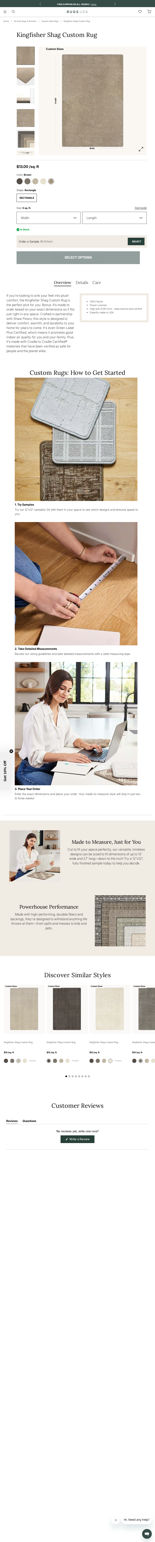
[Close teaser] (11, 751)
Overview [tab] (62, 282)
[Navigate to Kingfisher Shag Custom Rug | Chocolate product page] (67, 1009)
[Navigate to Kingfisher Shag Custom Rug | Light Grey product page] (24, 1009)
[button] (5, 771)
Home (6, 21)
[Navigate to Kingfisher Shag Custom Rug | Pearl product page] (110, 1009)
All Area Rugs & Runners (25, 21)
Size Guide (141, 207)
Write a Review (81, 1140)
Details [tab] (82, 282)
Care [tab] (96, 282)
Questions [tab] (29, 1121)
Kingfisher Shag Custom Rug (77, 21)
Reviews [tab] (12, 1121)
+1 (32, 1061)
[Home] (77, 12)
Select (136, 241)
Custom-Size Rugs (50, 21)
